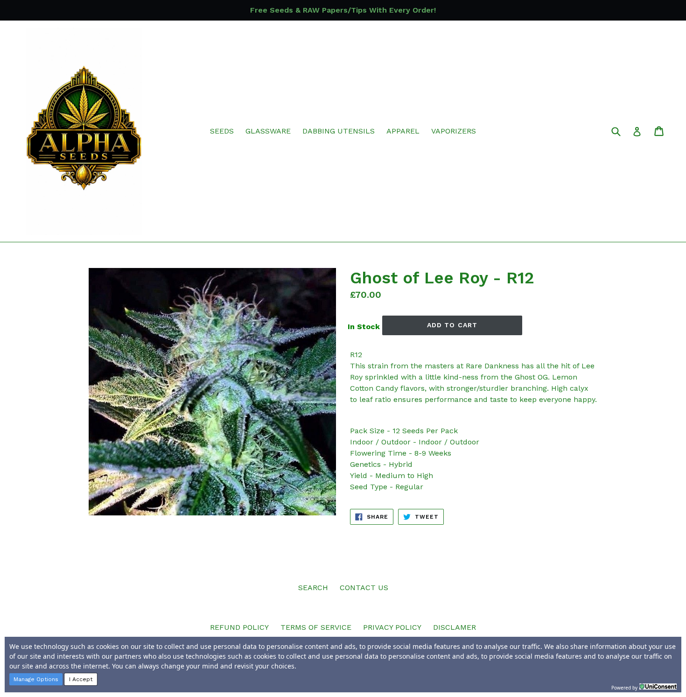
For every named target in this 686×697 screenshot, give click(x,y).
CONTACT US (364, 587)
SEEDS (222, 131)
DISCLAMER (454, 627)
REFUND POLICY (239, 627)
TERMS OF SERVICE (315, 627)
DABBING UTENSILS (338, 131)
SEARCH (313, 587)
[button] (36, 679)
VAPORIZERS (453, 131)
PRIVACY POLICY (392, 627)
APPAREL (403, 131)
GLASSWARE (268, 131)
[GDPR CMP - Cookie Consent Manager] (658, 687)
